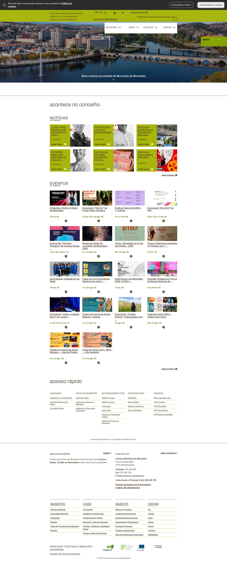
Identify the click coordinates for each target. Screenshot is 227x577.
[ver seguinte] (219, 42)
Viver (131, 27)
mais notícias (168, 175)
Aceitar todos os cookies (211, 5)
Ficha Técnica (71, 546)
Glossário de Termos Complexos (65, 554)
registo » (107, 453)
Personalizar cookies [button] (181, 5)
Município (111, 27)
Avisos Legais (56, 546)
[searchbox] (155, 17)
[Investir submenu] (156, 28)
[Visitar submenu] (174, 28)
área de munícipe (137, 12)
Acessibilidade (57, 549)
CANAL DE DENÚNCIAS (105, 19)
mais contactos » (169, 453)
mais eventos (168, 369)
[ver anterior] (213, 42)
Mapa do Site (85, 546)
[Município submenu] (120, 28)
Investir (148, 27)
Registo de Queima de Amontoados (133, 485)
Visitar (167, 27)
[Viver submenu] (138, 28)
